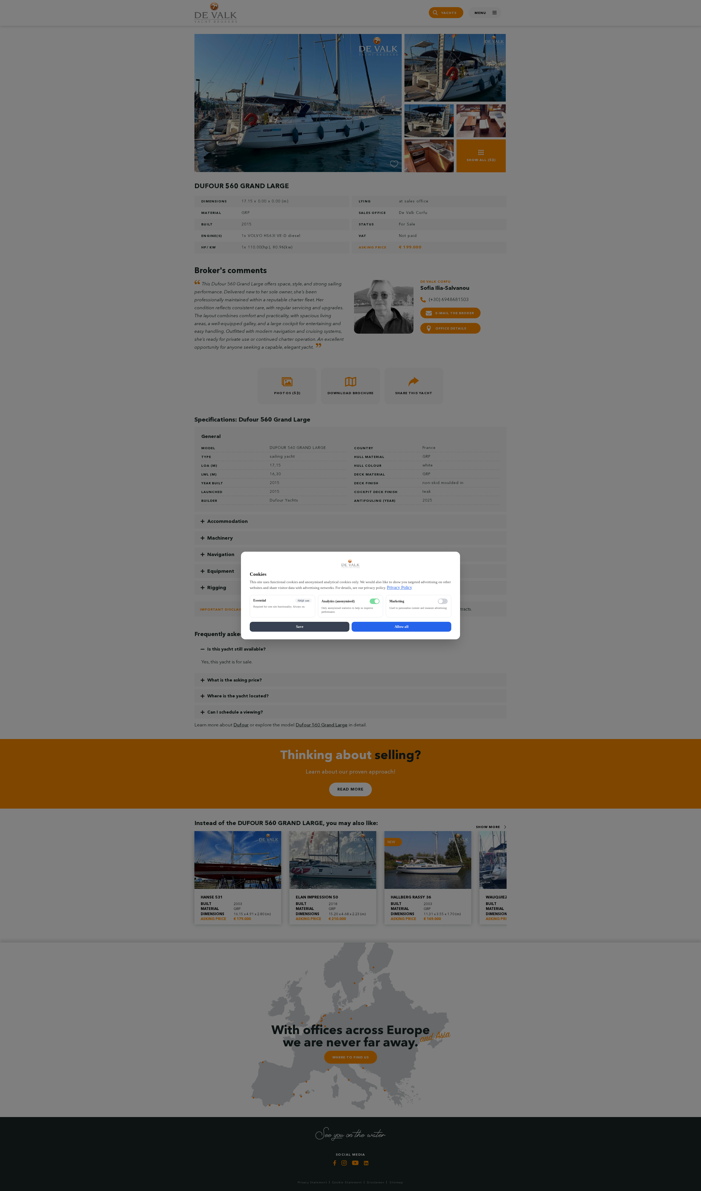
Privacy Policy (399, 587)
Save (299, 627)
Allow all (402, 627)
